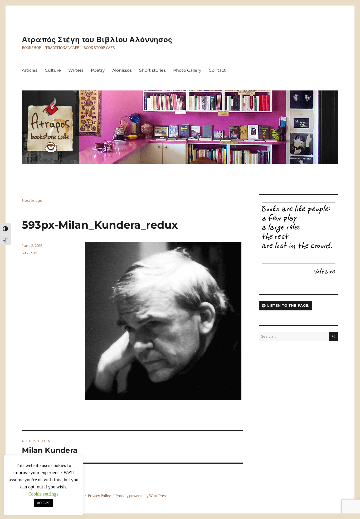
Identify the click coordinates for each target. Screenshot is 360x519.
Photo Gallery (187, 70)
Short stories (152, 70)
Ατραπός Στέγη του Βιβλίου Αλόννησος (97, 39)
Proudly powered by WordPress (141, 496)
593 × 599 (29, 253)
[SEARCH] (333, 336)
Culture (53, 70)
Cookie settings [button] (43, 494)
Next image (32, 200)
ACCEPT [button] (43, 503)
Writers (76, 70)
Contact (217, 70)
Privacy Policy (99, 496)
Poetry (98, 70)
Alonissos (122, 70)
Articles (29, 70)
